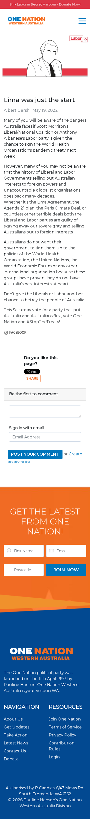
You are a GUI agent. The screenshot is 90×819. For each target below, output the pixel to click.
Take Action (16, 735)
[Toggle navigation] (82, 21)
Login (54, 757)
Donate (11, 759)
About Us (13, 719)
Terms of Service (65, 727)
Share (32, 378)
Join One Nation (65, 719)
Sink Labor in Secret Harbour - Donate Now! (45, 4)
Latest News (16, 743)
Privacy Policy (62, 735)
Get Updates (16, 727)
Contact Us (15, 751)
